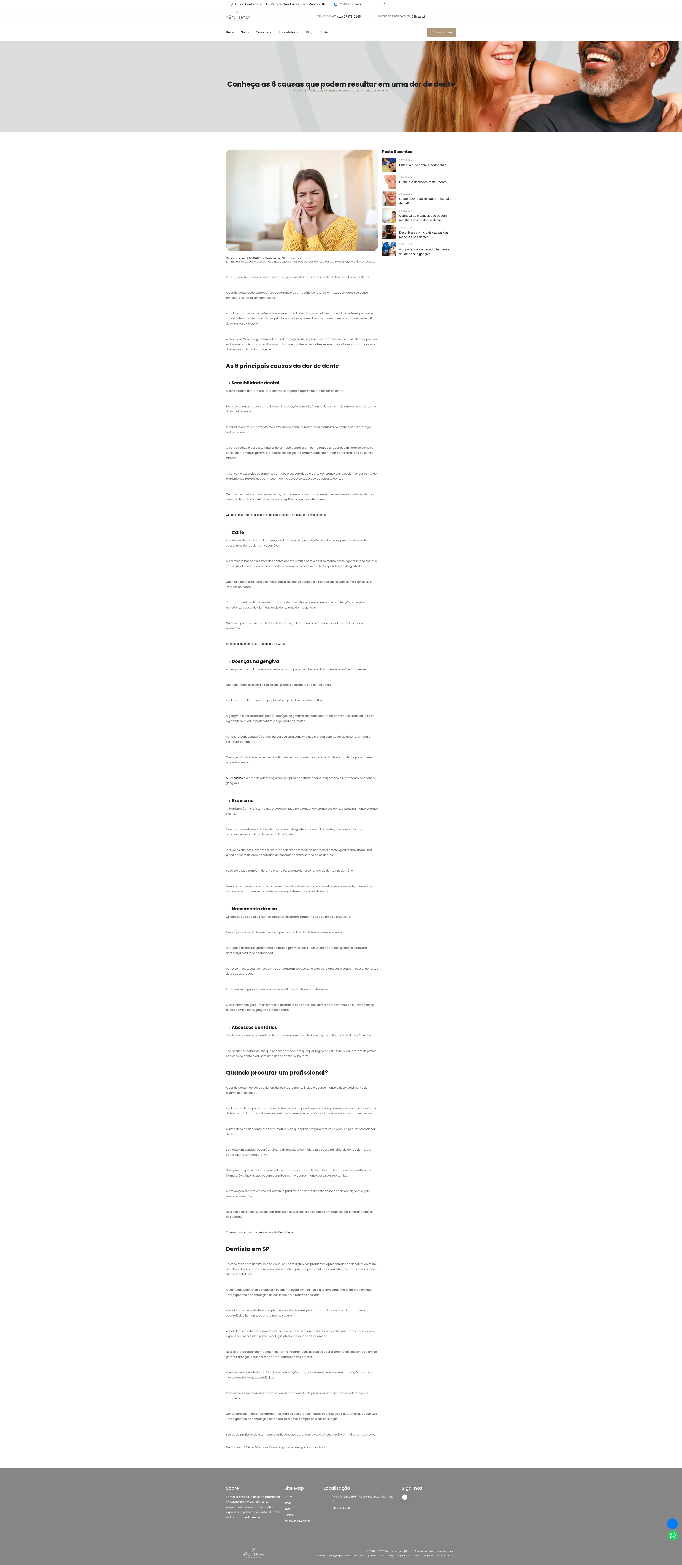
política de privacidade (297, 1520)
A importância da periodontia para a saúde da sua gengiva (424, 252)
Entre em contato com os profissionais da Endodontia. (260, 1232)
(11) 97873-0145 (349, 16)
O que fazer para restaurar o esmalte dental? (425, 201)
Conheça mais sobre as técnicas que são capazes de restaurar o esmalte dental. (276, 514)
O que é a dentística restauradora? (423, 182)
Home (230, 32)
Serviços (262, 32)
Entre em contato (442, 32)
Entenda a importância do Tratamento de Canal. (256, 643)
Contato (325, 32)
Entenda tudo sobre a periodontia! (423, 165)
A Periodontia (234, 778)
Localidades (287, 32)
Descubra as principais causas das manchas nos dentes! (423, 235)
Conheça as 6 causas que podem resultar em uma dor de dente (423, 218)
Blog (309, 32)
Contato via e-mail (350, 4)
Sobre (245, 32)
